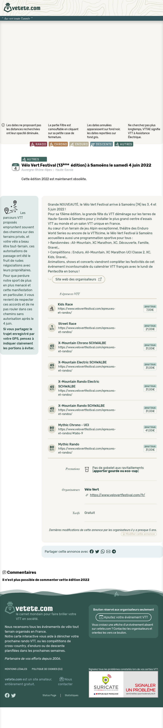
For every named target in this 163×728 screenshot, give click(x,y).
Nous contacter (65, 681)
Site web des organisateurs (76, 279)
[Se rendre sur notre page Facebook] (7, 695)
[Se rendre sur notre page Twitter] (13, 695)
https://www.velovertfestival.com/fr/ (117, 495)
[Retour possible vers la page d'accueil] (22, 7)
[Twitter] (97, 551)
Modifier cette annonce (140, 534)
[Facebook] (92, 551)
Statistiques (71, 695)
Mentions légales (16, 669)
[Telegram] (114, 551)
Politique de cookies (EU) (47, 669)
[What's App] (103, 551)
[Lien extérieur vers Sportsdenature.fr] (123, 684)
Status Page (49, 695)
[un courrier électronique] (108, 551)
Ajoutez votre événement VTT (125, 617)
